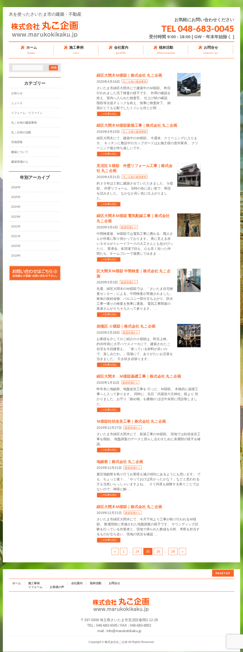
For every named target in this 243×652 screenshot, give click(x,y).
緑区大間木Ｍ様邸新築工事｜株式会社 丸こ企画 (137, 125)
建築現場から (129, 227)
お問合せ (114, 583)
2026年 (16, 187)
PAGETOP (222, 573)
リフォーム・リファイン (26, 113)
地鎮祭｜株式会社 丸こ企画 (120, 461)
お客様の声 (57, 587)
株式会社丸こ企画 (116, 642)
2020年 (16, 246)
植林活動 (95, 583)
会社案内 (77, 583)
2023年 (16, 216)
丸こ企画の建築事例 (134, 81)
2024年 (16, 206)
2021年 (16, 236)
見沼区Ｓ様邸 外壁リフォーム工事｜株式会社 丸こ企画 (135, 168)
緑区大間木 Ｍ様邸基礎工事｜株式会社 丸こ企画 (139, 376)
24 (137, 551)
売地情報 (17, 142)
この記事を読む (108, 113)
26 (158, 551)
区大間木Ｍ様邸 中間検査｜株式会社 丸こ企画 (134, 273)
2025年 (16, 197)
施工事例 (34, 583)
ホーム (16, 583)
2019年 (16, 255)
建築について (19, 152)
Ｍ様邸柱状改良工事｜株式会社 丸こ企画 (131, 421)
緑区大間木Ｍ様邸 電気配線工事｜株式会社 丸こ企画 (133, 218)
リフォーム (35, 587)
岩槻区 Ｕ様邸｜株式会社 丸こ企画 (126, 326)
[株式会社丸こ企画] (45, 36)
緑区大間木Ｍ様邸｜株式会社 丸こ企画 (129, 75)
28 (173, 551)
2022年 (16, 226)
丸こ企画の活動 (21, 132)
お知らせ (17, 93)
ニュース (17, 103)
